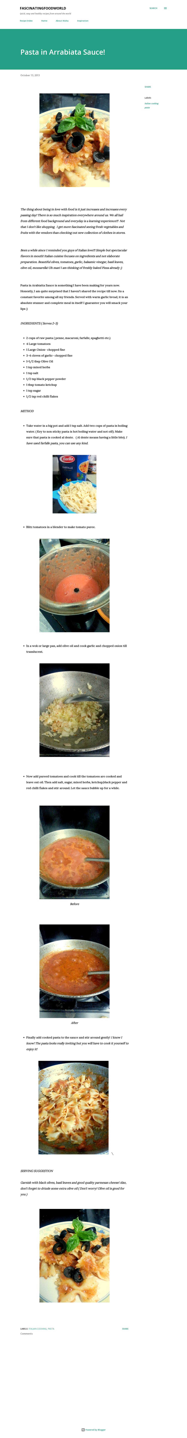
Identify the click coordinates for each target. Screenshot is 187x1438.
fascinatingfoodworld (43, 8)
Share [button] (148, 86)
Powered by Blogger (95, 1429)
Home (44, 20)
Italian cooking (151, 103)
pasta (147, 107)
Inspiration (82, 20)
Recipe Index (26, 20)
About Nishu (62, 20)
